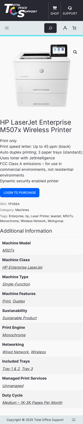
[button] (75, 52)
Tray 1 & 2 (10, 369)
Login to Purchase (20, 192)
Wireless (38, 352)
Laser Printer (40, 216)
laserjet (56, 216)
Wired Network (15, 352)
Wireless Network (33, 221)
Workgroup (56, 221)
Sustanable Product (19, 318)
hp (27, 216)
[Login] (64, 28)
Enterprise (16, 216)
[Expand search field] (50, 28)
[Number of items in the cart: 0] (74, 28)
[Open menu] (7, 28)
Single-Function (16, 284)
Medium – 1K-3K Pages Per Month (32, 402)
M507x (68, 216)
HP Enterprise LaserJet (22, 267)
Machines (22, 210)
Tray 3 (27, 369)
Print (6, 301)
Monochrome (9, 221)
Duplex (19, 301)
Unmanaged (12, 386)
